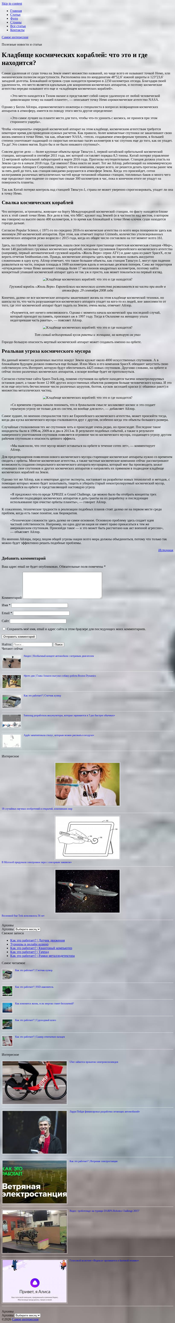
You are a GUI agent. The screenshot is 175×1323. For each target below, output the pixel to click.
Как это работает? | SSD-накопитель (34, 986)
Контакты (17, 30)
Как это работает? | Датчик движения (37, 940)
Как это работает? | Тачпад (29, 952)
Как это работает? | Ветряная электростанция (94, 1161)
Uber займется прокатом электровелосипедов (94, 1061)
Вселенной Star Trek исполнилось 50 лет (23, 915)
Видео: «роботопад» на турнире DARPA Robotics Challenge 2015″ (105, 1210)
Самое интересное (15, 37)
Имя (6, 605)
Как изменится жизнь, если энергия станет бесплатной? (44, 1003)
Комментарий (12, 597)
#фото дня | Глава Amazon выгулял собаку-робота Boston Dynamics (60, 675)
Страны (16, 22)
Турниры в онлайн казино (29, 944)
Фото (14, 18)
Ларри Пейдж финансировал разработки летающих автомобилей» (105, 1111)
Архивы (8, 929)
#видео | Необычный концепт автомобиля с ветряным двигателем (59, 655)
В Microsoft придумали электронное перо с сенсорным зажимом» (37, 862)
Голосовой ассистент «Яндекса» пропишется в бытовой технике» (104, 1260)
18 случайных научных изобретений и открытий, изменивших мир (37, 808)
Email (7, 613)
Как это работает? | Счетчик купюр (42, 695)
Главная (16, 11)
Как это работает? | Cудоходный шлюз (35, 1020)
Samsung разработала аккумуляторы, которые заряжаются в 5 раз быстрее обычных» (69, 715)
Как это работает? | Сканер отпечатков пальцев (40, 1036)
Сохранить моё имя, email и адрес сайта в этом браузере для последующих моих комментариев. (76, 629)
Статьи (15, 14)
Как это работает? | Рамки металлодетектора (42, 956)
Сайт (5, 621)
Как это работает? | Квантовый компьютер (41, 948)
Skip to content (12, 3)
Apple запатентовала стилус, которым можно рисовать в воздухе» (59, 735)
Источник (165, 550)
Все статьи (18, 26)
